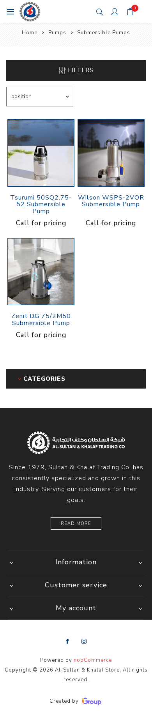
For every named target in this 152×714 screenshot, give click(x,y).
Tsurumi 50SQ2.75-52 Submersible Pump (41, 204)
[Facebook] (68, 641)
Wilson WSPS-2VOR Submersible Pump (111, 201)
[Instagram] (84, 641)
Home (29, 32)
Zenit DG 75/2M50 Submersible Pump (41, 320)
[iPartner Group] (91, 701)
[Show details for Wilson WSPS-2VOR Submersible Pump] (111, 152)
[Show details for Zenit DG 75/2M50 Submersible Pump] (40, 271)
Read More (76, 524)
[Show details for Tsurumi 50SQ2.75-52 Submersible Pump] (40, 152)
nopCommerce (93, 660)
